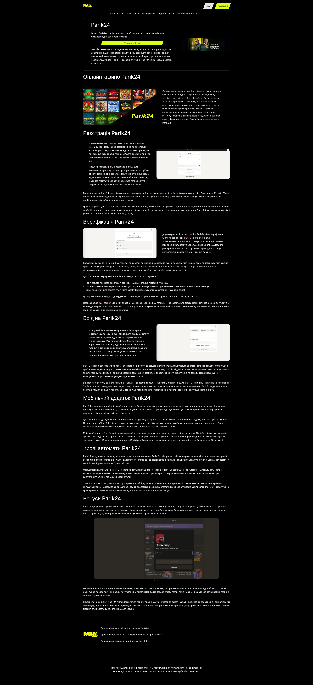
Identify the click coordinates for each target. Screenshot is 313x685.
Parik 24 (188, 237)
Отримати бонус (132, 43)
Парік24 (145, 196)
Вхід (208, 6)
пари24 (107, 302)
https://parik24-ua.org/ (203, 98)
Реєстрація (222, 6)
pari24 (111, 166)
